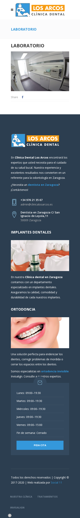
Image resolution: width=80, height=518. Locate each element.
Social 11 (56, 482)
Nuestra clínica (21, 496)
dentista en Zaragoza (43, 185)
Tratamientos (47, 496)
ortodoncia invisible (55, 371)
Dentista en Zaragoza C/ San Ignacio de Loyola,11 (40, 214)
